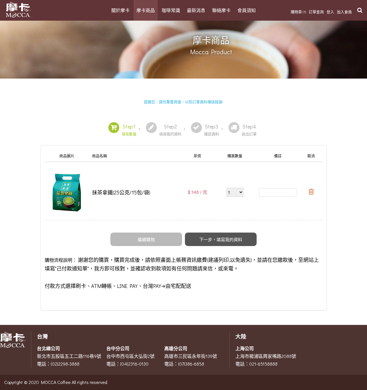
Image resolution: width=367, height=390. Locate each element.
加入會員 (344, 11)
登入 (330, 11)
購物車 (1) (298, 11)
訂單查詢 (316, 11)
